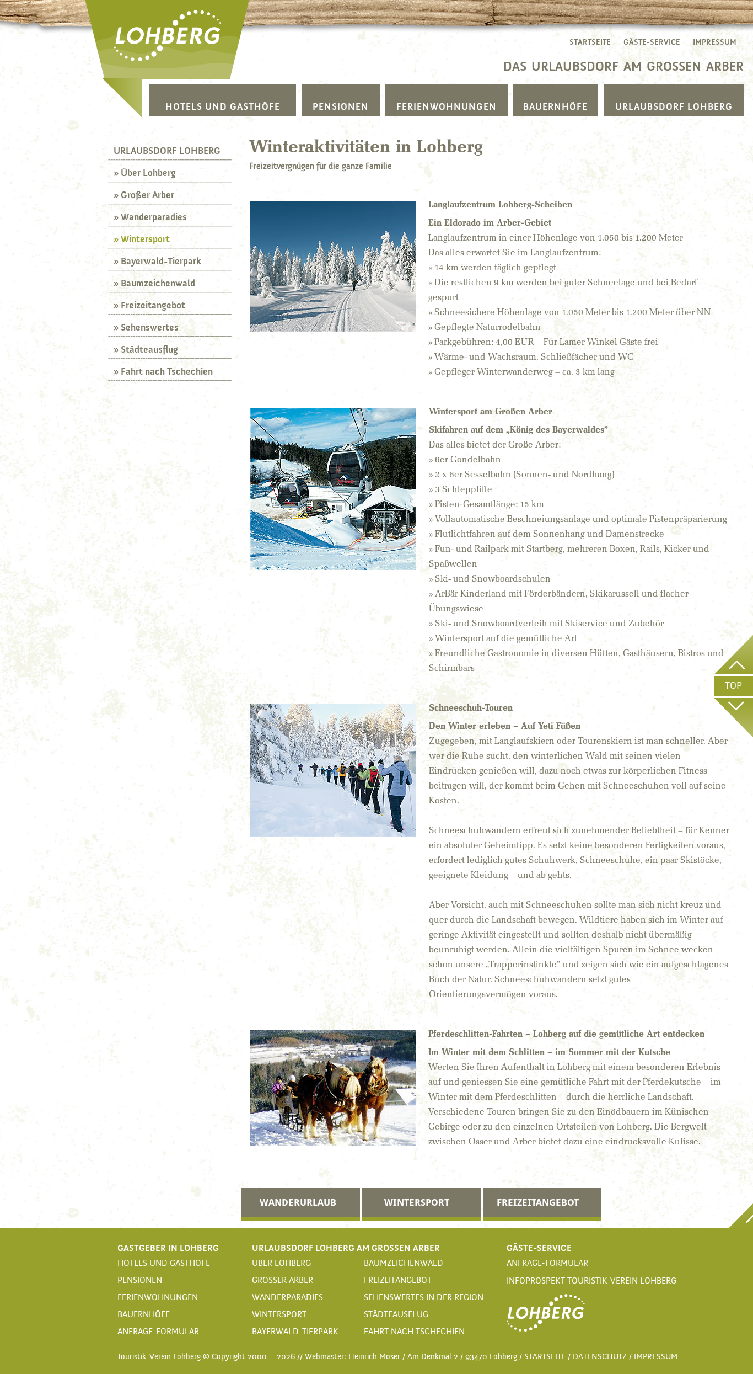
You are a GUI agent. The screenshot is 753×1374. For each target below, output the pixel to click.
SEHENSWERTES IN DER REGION (423, 1297)
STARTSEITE (590, 42)
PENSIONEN (341, 106)
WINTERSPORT (416, 1202)
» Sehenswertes (146, 327)
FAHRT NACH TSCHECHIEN (414, 1332)
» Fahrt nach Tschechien (163, 371)
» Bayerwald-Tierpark (157, 261)
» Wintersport (142, 238)
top (733, 686)
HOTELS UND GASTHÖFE (222, 106)
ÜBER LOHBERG (281, 1263)
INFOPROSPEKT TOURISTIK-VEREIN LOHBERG (591, 1281)
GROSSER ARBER (282, 1280)
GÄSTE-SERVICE (651, 42)
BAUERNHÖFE (555, 106)
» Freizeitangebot (149, 305)
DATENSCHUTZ (600, 1356)
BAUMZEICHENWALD (403, 1263)
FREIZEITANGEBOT (538, 1202)
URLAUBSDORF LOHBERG (674, 106)
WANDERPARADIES (287, 1297)
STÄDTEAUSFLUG (396, 1315)
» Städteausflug (146, 349)
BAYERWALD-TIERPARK (295, 1332)
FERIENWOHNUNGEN (446, 106)
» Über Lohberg (145, 172)
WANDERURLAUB (298, 1202)
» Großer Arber (144, 194)
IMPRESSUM (714, 42)
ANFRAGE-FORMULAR (158, 1332)
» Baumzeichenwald (154, 283)
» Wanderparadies (150, 216)
